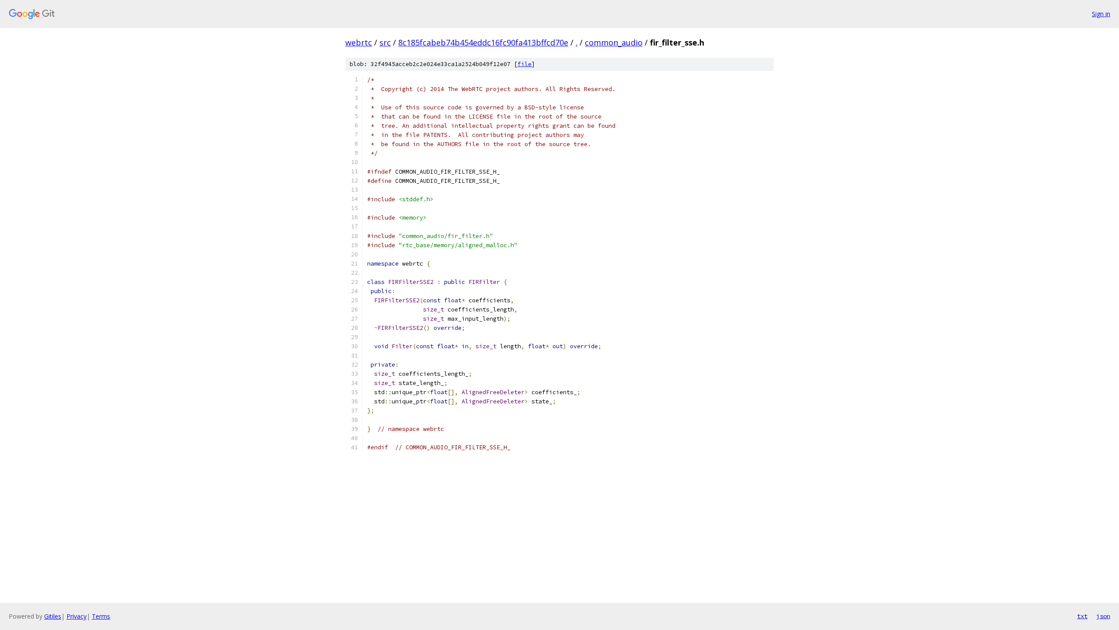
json (1103, 616)
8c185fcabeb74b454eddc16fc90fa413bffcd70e (483, 42)
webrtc (358, 42)
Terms (101, 616)
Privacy (76, 616)
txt (1082, 616)
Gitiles (52, 616)
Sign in (1101, 14)
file (525, 64)
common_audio (614, 42)
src (385, 42)
